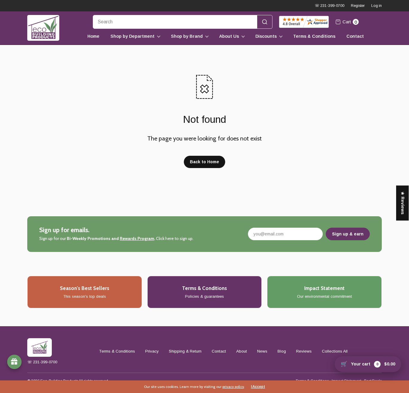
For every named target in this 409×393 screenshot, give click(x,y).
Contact (355, 36)
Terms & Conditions (314, 36)
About (241, 351)
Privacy (152, 351)
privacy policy (233, 386)
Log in (376, 6)
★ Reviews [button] (402, 202)
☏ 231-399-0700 (329, 6)
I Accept (258, 387)
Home (93, 36)
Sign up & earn (347, 234)
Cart (350, 22)
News (262, 351)
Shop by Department (132, 36)
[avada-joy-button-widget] (14, 362)
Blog (282, 351)
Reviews (304, 351)
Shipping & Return (185, 351)
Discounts (266, 36)
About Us (229, 36)
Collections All (335, 351)
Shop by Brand (187, 36)
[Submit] (264, 22)
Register (358, 6)
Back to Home (204, 161)
